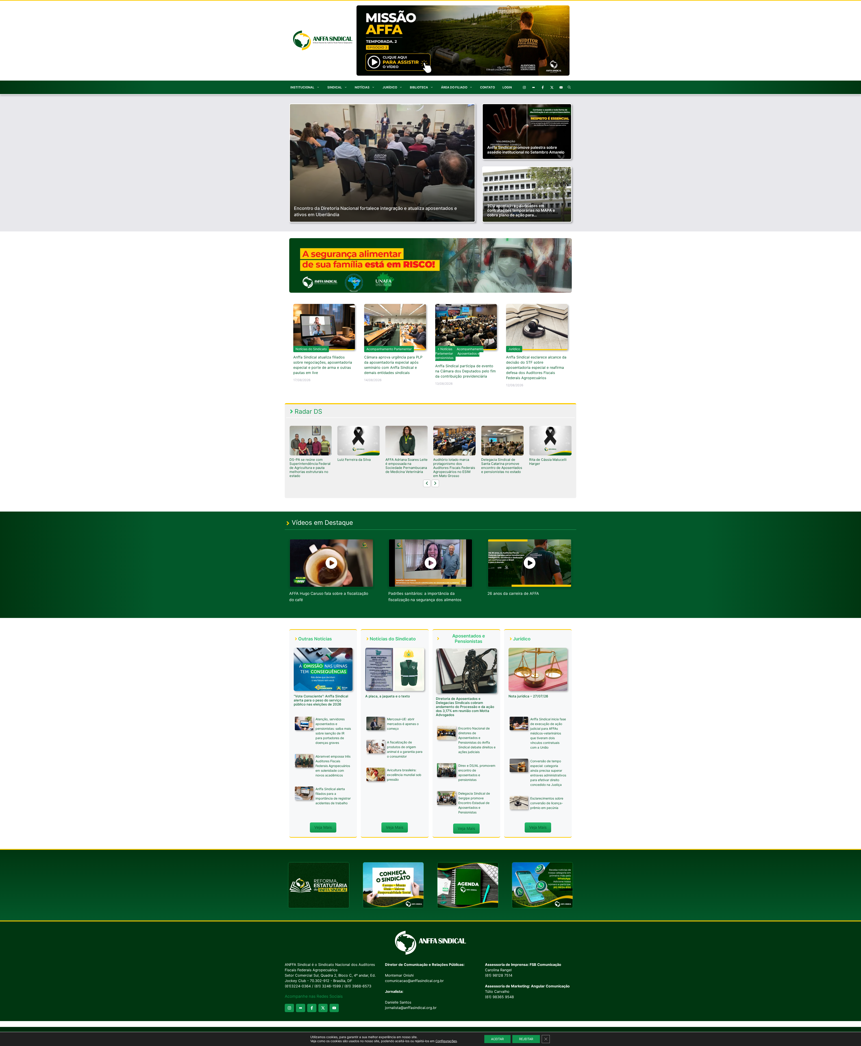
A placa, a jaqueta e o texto (387, 696)
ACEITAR (497, 1039)
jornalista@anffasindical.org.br (411, 1007)
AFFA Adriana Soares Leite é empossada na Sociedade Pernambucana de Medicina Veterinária (310, 466)
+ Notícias (444, 349)
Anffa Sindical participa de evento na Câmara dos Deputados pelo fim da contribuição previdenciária (465, 371)
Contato (487, 87)
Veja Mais (323, 827)
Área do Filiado (454, 87)
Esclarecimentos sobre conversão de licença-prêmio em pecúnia (546, 803)
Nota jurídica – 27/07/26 (528, 696)
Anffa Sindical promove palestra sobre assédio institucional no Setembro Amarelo (525, 149)
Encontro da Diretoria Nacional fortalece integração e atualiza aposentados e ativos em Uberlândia (375, 211)
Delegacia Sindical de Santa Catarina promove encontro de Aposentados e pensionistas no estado (405, 466)
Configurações (446, 1041)
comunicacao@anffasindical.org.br (414, 980)
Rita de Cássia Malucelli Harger (452, 462)
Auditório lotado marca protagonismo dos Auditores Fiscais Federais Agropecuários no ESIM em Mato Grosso (358, 468)
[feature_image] (310, 440)
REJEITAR (526, 1039)
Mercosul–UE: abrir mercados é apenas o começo (403, 723)
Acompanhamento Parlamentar (389, 349)
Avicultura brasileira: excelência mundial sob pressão (404, 774)
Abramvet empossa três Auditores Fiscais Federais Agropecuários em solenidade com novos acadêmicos (332, 765)
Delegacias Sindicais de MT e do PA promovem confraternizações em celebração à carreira (548, 466)
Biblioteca (419, 87)
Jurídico (390, 87)
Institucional (302, 87)
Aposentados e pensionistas (457, 356)
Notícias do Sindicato (311, 349)
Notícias (362, 87)
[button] (569, 87)
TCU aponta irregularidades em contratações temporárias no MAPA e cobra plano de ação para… (521, 210)
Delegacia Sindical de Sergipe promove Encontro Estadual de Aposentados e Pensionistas (474, 802)
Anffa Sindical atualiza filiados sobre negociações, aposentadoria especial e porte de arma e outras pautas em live (322, 365)
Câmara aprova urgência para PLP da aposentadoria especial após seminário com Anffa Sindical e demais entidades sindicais (393, 365)
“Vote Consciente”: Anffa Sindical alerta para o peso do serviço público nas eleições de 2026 (321, 700)
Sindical (334, 87)
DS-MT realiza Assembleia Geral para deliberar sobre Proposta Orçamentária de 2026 (502, 466)
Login (507, 87)
